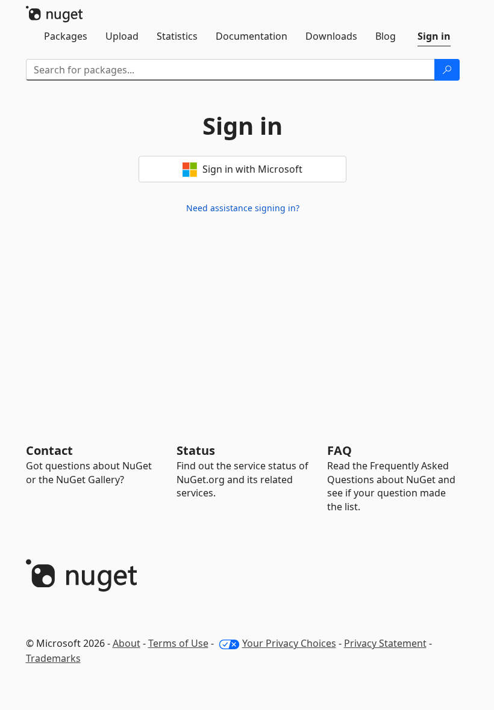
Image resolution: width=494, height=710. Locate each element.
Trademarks (53, 658)
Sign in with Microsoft (251, 169)
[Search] (447, 70)
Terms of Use (178, 643)
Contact (49, 450)
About (126, 643)
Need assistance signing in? (242, 208)
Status (196, 450)
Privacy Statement (385, 643)
